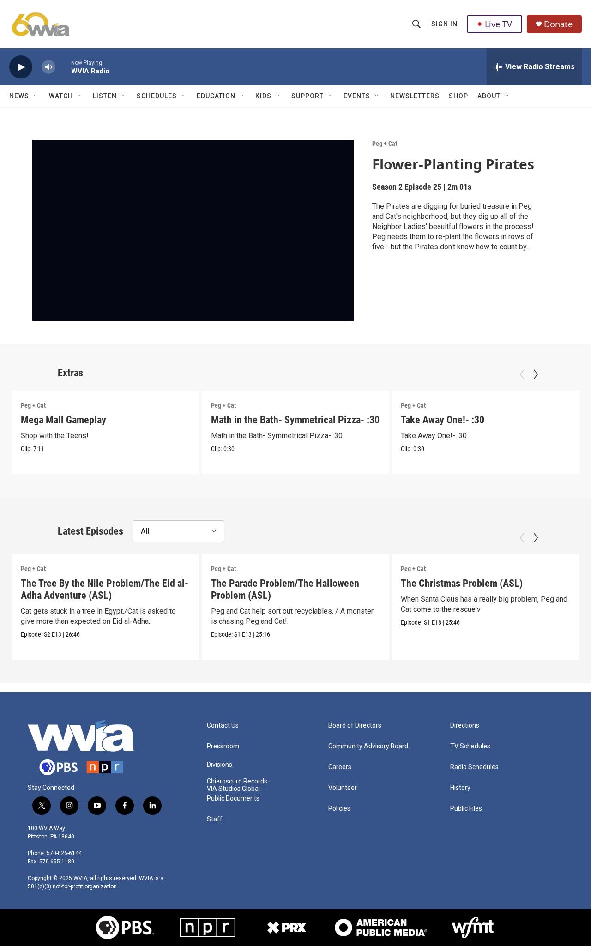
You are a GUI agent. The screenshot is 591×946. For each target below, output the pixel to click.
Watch (61, 96)
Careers (339, 767)
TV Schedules (470, 746)
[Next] (535, 374)
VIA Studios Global (233, 788)
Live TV (498, 24)
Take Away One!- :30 (442, 420)
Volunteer (342, 787)
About (489, 96)
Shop (458, 96)
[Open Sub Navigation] (36, 96)
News (19, 96)
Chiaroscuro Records (237, 781)
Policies (339, 808)
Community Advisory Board (368, 746)
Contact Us (223, 725)
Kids (263, 96)
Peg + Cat (384, 143)
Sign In (444, 24)
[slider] (63, 67)
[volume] (48, 67)
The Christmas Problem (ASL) (462, 583)
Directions (464, 725)
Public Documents (233, 798)
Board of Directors (354, 725)
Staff (215, 819)
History (460, 787)
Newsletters (415, 96)
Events (357, 96)
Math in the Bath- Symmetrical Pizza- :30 (295, 420)
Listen (105, 96)
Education (216, 96)
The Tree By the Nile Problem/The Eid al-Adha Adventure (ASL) (104, 589)
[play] (20, 67)
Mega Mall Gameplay (63, 420)
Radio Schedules (474, 767)
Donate (558, 24)
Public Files (466, 808)
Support (307, 96)
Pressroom (223, 746)
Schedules (157, 96)
